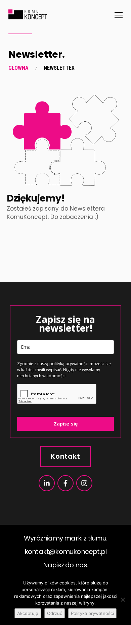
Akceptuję (27, 613)
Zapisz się (66, 423)
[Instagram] (84, 483)
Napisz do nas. (65, 565)
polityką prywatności (69, 363)
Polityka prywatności (92, 613)
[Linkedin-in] (47, 483)
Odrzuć (54, 613)
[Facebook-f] (65, 483)
